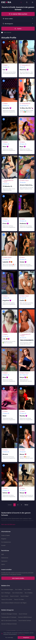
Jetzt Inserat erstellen (18, 578)
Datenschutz (4, 557)
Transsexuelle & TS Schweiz (8, 617)
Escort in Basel (24, 596)
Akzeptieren (26, 637)
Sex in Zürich (4, 596)
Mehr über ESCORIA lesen (8, 524)
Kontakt (3, 545)
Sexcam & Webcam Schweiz (9, 624)
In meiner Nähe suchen (19, 14)
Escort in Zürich (14, 596)
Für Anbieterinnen (6, 542)
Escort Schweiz (23, 614)
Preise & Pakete (5, 535)
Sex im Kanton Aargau (7, 589)
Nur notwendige (9, 637)
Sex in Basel (27, 589)
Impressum (4, 561)
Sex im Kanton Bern (17, 593)
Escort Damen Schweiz (25, 620)
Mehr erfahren (21, 634)
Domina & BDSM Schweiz (25, 617)
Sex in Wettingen (5, 593)
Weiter (26, 505)
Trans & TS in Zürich (6, 599)
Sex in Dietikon (29, 593)
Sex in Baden (18, 589)
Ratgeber (3, 538)
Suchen (19, 28)
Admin (3, 564)
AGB (2, 554)
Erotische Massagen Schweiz (9, 614)
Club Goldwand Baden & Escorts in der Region (13, 603)
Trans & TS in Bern (19, 599)
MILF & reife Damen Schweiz (9, 620)
